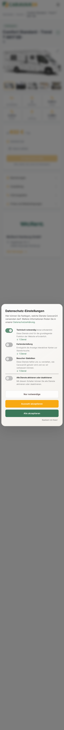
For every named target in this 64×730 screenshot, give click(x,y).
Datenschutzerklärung (24, 322)
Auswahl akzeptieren (32, 403)
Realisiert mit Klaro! (49, 420)
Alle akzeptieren (32, 413)
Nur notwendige (32, 394)
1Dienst (21, 339)
